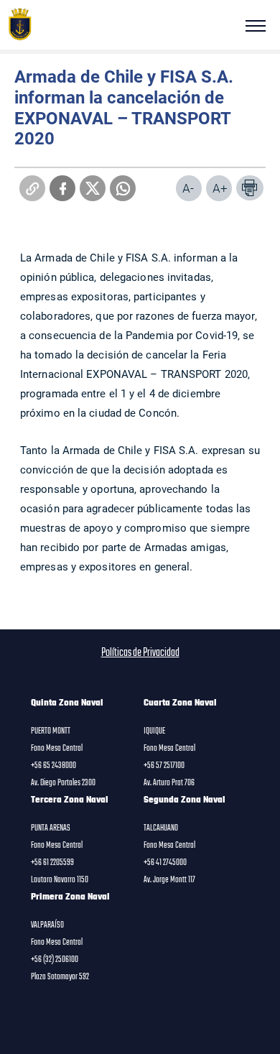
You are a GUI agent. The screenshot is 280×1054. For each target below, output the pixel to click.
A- (188, 188)
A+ (220, 188)
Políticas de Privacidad (140, 653)
